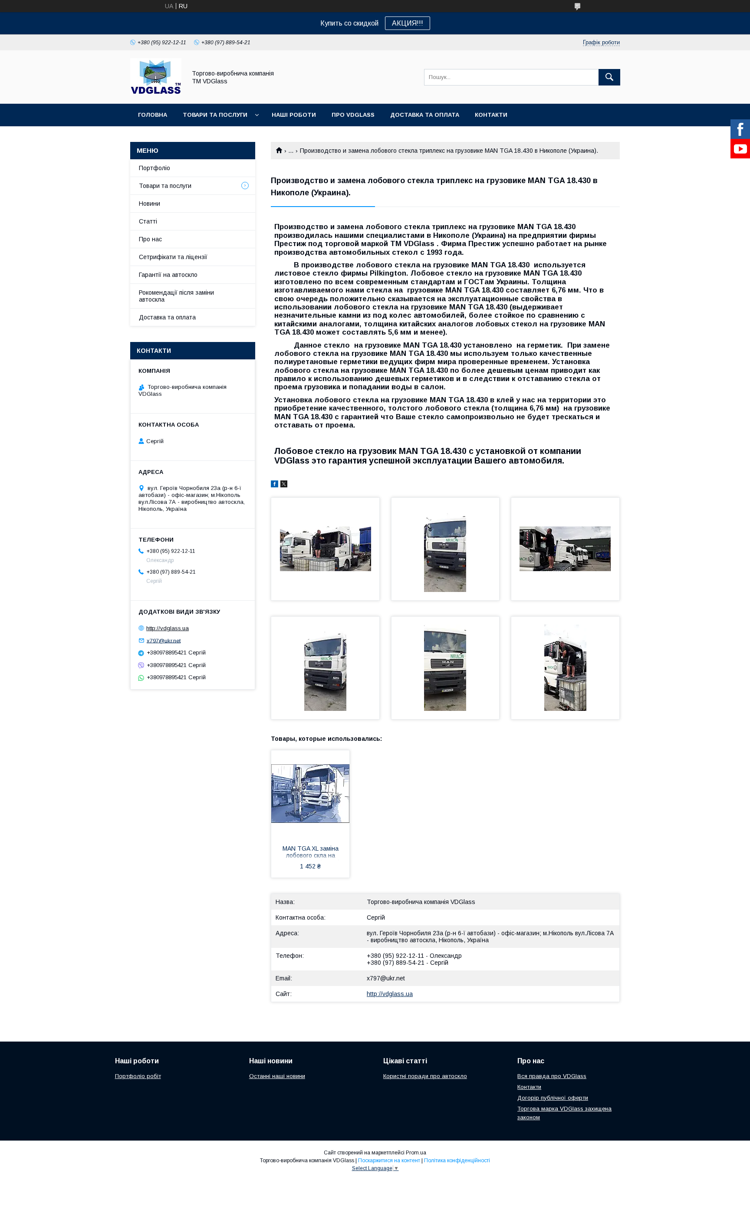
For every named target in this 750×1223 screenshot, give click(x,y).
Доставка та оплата (424, 115)
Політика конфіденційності (457, 1160)
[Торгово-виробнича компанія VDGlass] (155, 92)
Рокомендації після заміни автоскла (176, 296)
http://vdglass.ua (390, 993)
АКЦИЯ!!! (407, 23)
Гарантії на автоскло (168, 274)
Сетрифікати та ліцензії (173, 256)
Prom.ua (416, 1153)
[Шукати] (609, 77)
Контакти (491, 115)
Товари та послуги (215, 115)
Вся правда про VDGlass (551, 1076)
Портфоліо (154, 167)
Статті (148, 221)
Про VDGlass (353, 115)
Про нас (150, 239)
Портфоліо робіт (138, 1076)
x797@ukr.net (386, 978)
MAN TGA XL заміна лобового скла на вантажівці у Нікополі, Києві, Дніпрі (310, 853)
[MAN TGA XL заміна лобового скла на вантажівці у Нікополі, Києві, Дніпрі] (310, 793)
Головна (152, 115)
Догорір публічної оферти (552, 1098)
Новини (149, 203)
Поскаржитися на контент (389, 1160)
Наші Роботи (294, 115)
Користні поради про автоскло (425, 1076)
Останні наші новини (277, 1076)
